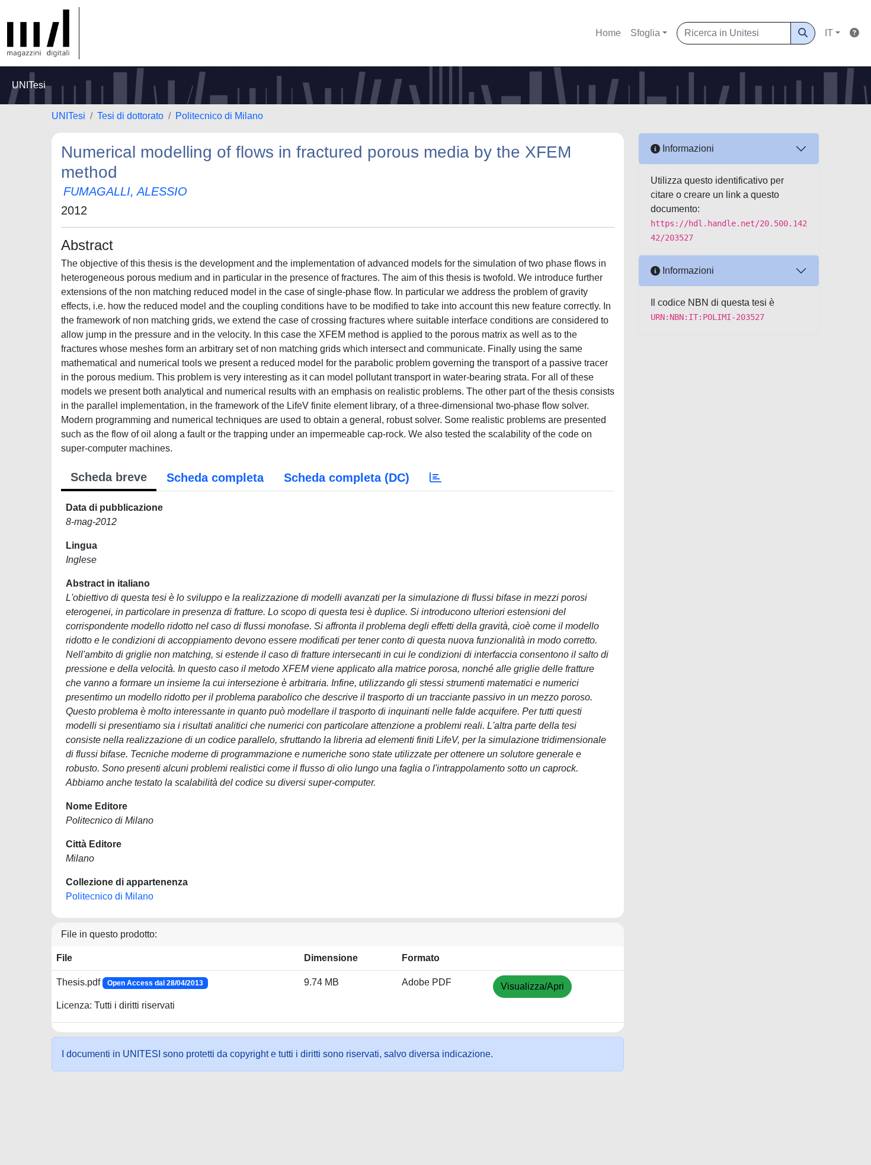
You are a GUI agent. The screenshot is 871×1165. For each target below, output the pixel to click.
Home (608, 33)
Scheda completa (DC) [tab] (346, 477)
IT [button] (829, 33)
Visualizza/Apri (532, 986)
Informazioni (687, 148)
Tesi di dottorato (130, 116)
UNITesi (68, 116)
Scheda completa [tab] (215, 477)
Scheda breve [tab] (109, 477)
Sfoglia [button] (645, 33)
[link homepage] (43, 33)
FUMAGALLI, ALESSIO (125, 191)
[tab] (435, 477)
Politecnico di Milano (219, 116)
